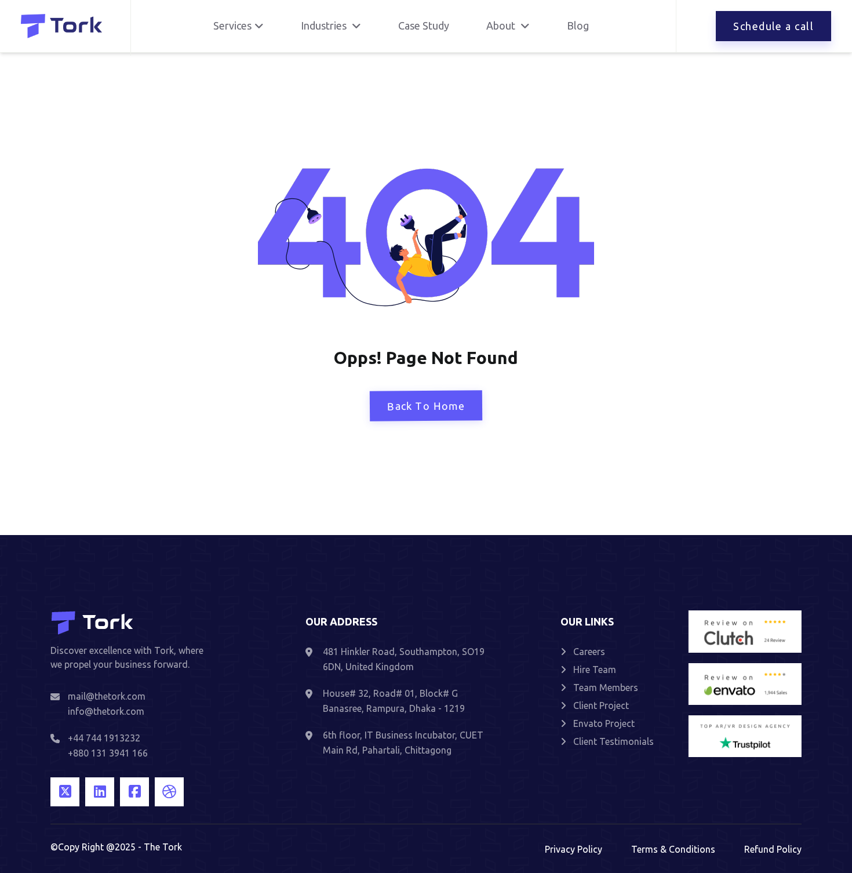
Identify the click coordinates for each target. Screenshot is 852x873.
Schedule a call (773, 26)
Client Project (601, 705)
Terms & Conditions (673, 849)
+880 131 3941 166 (108, 753)
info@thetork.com (106, 711)
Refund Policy (773, 849)
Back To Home (426, 406)
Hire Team (594, 669)
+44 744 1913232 (104, 738)
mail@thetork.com (106, 696)
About (502, 25)
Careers (589, 651)
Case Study (423, 25)
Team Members (605, 687)
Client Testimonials (613, 741)
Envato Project (604, 723)
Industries (325, 25)
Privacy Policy (573, 849)
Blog (578, 25)
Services (232, 25)
